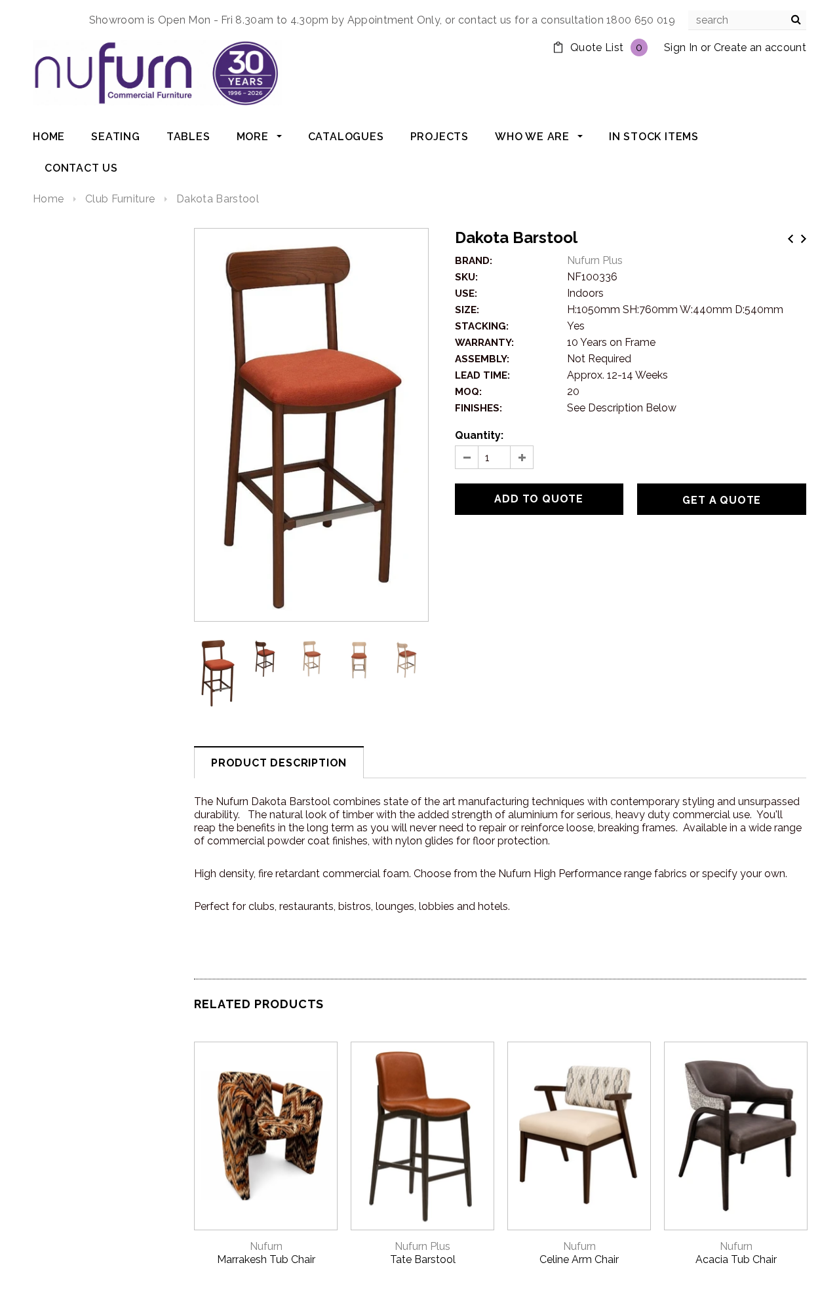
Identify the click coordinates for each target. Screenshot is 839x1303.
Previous (790, 239)
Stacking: (482, 326)
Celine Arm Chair (579, 1259)
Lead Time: (482, 375)
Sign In (680, 47)
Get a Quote (721, 500)
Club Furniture (120, 199)
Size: (467, 310)
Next (803, 239)
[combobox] (747, 20)
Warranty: (484, 343)
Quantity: (479, 435)
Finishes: (478, 408)
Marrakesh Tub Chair (266, 1259)
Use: (466, 293)
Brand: (473, 261)
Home (48, 199)
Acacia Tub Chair (736, 1259)
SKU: (466, 277)
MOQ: (468, 392)
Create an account (760, 47)
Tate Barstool (423, 1259)
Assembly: (482, 359)
